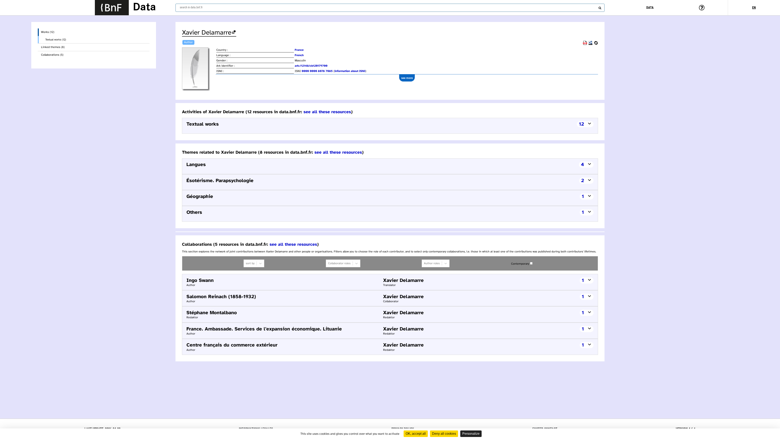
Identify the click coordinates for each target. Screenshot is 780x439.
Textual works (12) (55, 39)
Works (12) (47, 32)
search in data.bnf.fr (191, 7)
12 (581, 124)
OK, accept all (416, 433)
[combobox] (390, 8)
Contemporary (520, 263)
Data (144, 7)
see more (407, 77)
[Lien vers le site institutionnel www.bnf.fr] (112, 7)
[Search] (599, 7)
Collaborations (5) (52, 55)
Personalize (471, 433)
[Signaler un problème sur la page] (233, 32)
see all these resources (327, 112)
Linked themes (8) (53, 47)
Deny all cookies (444, 433)
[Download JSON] (596, 44)
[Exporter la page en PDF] (585, 44)
